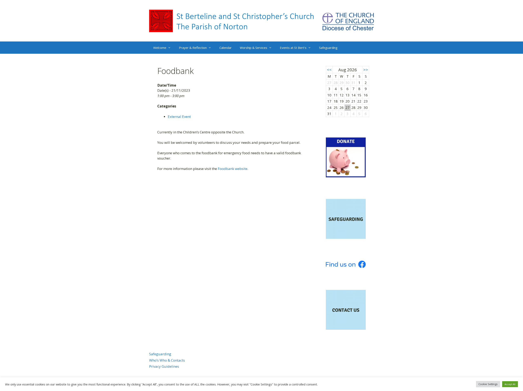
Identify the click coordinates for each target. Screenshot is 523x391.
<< (329, 70)
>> (365, 70)
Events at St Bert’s (293, 48)
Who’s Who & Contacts (167, 360)
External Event (179, 116)
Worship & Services (253, 48)
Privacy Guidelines (164, 366)
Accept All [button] (510, 384)
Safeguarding (328, 48)
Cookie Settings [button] (488, 384)
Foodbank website (232, 168)
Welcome (159, 48)
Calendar (225, 48)
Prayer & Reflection (193, 48)
